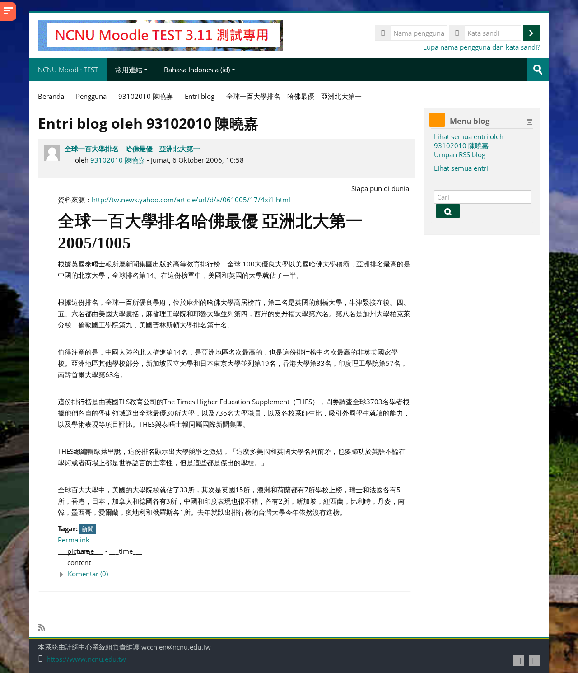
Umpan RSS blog (459, 154)
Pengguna (91, 96)
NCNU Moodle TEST (68, 69)
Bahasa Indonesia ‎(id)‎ (197, 69)
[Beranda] (160, 34)
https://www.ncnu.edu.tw (86, 659)
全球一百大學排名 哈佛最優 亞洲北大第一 (132, 148)
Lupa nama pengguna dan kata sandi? (481, 46)
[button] (234, 574)
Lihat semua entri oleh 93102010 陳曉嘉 (468, 141)
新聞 (87, 529)
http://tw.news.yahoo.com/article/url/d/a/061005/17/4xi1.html (191, 199)
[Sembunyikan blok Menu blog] (529, 122)
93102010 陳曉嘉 (117, 159)
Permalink (73, 539)
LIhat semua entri (461, 168)
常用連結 (128, 69)
